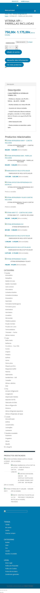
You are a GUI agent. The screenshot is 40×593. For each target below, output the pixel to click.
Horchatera (8, 312)
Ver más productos (14, 65)
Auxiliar (8, 273)
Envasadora (8, 298)
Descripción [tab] (10, 84)
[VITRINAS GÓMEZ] (12, 67)
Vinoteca (8, 408)
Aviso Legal (8, 563)
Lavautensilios (9, 425)
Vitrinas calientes (10, 383)
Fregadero (8, 438)
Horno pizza (9, 363)
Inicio (6, 14)
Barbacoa (8, 343)
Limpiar (30, 42)
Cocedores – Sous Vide (12, 346)
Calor (7, 338)
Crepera (7, 352)
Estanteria (8, 435)
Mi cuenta (8, 527)
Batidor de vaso (10, 281)
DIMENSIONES (10, 43)
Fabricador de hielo (11, 402)
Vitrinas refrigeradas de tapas (14, 414)
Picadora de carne (10, 327)
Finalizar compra (10, 533)
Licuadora (8, 315)
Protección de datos (11, 571)
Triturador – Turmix (11, 332)
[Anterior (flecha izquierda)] (0, 592)
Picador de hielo (10, 324)
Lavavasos (8, 430)
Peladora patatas (10, 321)
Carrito (7, 530)
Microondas (9, 318)
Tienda (7, 524)
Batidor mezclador (11, 284)
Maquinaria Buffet (10, 369)
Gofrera (7, 357)
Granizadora (9, 309)
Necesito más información (17, 60)
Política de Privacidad (11, 566)
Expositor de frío (10, 399)
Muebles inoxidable (11, 433)
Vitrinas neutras (10, 335)
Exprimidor (8, 301)
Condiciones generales (12, 574)
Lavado (8, 417)
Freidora (7, 354)
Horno (7, 360)
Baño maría (8, 340)
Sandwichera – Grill (11, 377)
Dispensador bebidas (11, 397)
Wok (6, 386)
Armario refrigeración (11, 391)
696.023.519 (15, 1)
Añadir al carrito (13, 52)
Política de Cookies (11, 568)
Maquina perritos (10, 366)
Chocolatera (9, 289)
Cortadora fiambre (11, 292)
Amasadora (8, 275)
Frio (10, 14)
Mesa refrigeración (11, 405)
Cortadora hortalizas (11, 295)
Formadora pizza (10, 307)
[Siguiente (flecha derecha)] (2, 592)
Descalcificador (10, 419)
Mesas (7, 441)
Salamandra (9, 374)
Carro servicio (9, 287)
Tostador (8, 380)
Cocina (7, 349)
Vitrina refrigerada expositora (14, 411)
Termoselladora (10, 329)
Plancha (7, 372)
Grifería (7, 422)
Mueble (7, 444)
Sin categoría (8, 447)
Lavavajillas (8, 427)
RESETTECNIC (28, 586)
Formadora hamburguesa (13, 304)
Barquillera (8, 278)
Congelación (9, 394)
